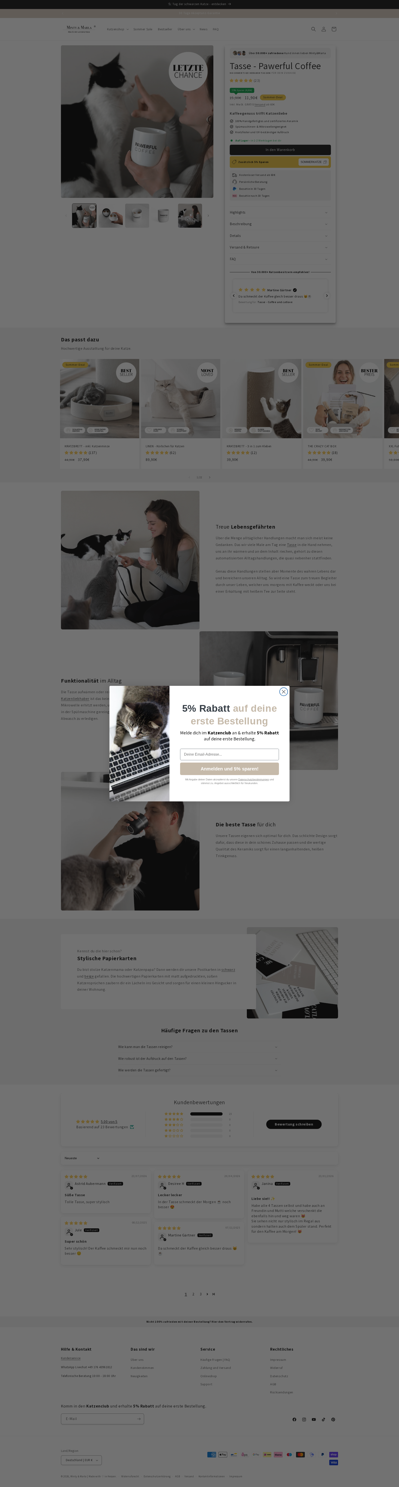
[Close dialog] (284, 692)
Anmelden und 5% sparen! (230, 768)
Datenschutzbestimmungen (253, 779)
